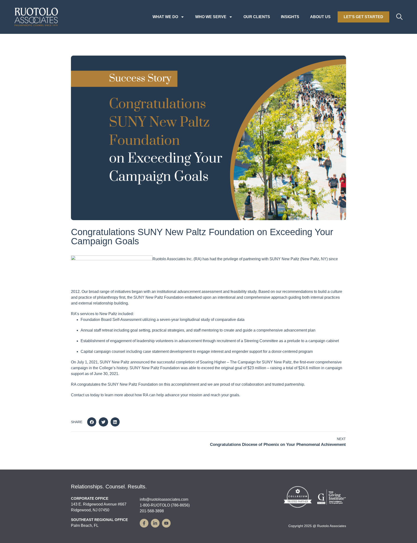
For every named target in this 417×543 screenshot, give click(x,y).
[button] (91, 422)
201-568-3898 (152, 511)
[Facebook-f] (144, 523)
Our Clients (256, 17)
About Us (320, 17)
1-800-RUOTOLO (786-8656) (165, 505)
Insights (290, 17)
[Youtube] (166, 523)
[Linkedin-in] (155, 523)
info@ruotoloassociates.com (164, 499)
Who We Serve (210, 17)
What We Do (165, 17)
